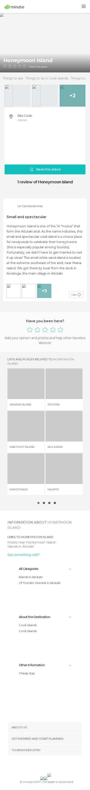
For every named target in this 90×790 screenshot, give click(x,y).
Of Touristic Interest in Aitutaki (40, 583)
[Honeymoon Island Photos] (45, 42)
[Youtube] (55, 765)
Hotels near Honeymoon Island (31, 542)
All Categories (28, 569)
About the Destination (34, 617)
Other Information (32, 665)
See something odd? (23, 554)
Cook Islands (28, 625)
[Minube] (14, 7)
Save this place (48, 169)
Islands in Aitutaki (20, 546)
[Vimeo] (49, 765)
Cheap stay (27, 673)
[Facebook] (38, 765)
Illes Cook (24, 116)
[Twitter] (44, 765)
